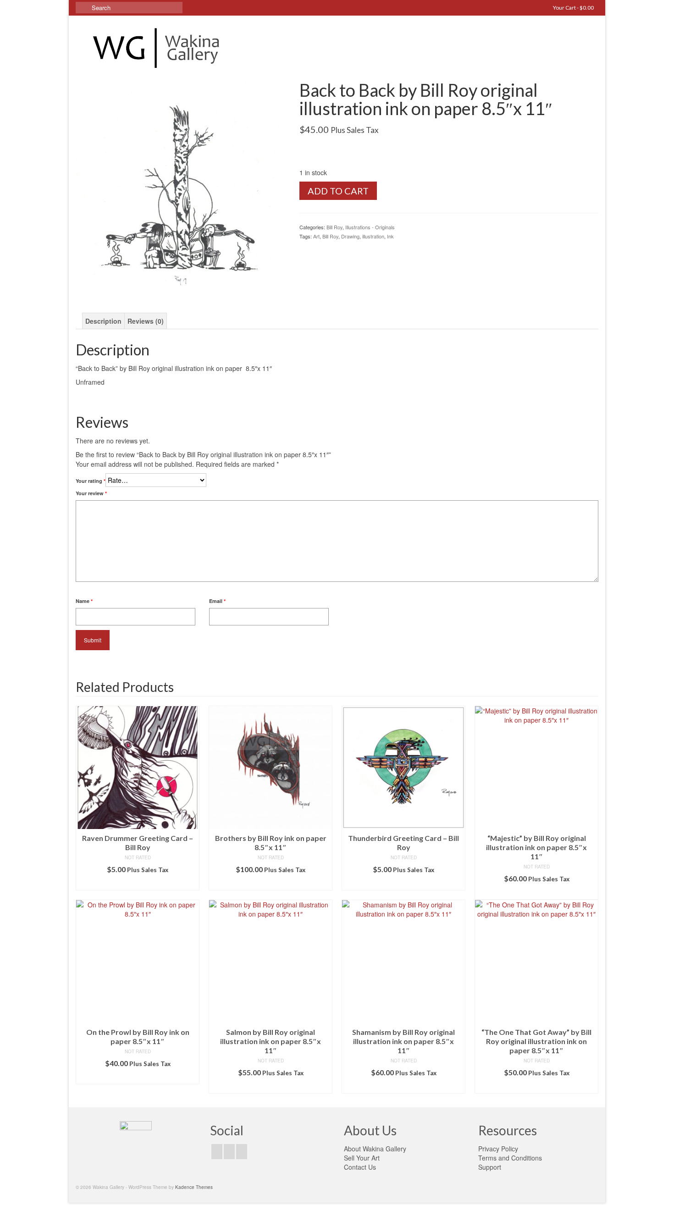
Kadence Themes (194, 1187)
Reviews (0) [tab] (145, 321)
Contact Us (360, 1167)
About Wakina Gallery (375, 1148)
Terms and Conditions (510, 1157)
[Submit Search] (82, 7)
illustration (373, 236)
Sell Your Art (362, 1157)
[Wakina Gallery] (158, 48)
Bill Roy (334, 227)
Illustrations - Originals (370, 227)
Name (84, 600)
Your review (91, 493)
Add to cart (338, 190)
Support (489, 1167)
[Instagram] (241, 1151)
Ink (390, 236)
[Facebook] (216, 1151)
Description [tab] (103, 321)
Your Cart (573, 7)
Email (217, 600)
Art (316, 236)
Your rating (90, 480)
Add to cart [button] (137, 883)
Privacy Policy (498, 1148)
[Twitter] (229, 1151)
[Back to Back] (180, 184)
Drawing (350, 236)
